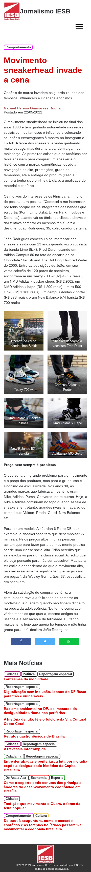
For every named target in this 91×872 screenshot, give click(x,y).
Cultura (41, 816)
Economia (39, 778)
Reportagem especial (55, 674)
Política (29, 674)
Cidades (12, 674)
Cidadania (14, 756)
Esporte (57, 778)
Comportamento (18, 47)
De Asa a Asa (16, 778)
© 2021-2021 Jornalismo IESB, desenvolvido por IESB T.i (49, 865)
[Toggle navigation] (79, 27)
